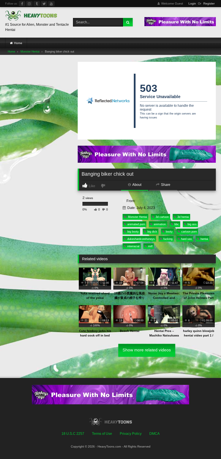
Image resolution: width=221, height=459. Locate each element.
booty (169, 231)
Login (192, 3)
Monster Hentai (30, 51)
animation (160, 224)
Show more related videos (147, 350)
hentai (204, 239)
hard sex (186, 239)
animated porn (136, 224)
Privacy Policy (131, 433)
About (136, 184)
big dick (152, 231)
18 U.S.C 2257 (73, 433)
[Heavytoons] (34, 16)
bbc (176, 224)
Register (209, 3)
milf (150, 246)
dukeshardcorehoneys (141, 239)
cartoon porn (189, 231)
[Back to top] (207, 446)
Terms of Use (102, 433)
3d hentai (183, 216)
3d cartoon (162, 216)
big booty (133, 231)
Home (18, 43)
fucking (167, 239)
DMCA (154, 433)
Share (165, 184)
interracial (133, 246)
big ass (192, 224)
